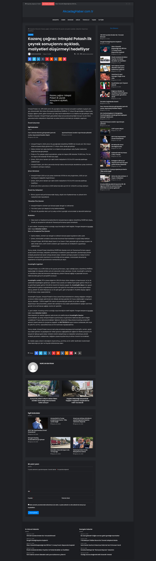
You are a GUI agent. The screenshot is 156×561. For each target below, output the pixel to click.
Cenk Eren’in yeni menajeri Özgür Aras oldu (118, 76)
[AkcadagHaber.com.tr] (78, 11)
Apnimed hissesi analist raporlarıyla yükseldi (76, 133)
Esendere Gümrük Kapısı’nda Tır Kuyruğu (60, 451)
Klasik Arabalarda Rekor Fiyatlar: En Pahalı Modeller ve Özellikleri (119, 59)
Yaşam (94, 20)
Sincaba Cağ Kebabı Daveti (109, 102)
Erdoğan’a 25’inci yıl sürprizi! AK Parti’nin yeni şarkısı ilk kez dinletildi (119, 162)
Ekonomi (70, 20)
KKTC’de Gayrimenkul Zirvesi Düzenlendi (37, 431)
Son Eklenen (114, 28)
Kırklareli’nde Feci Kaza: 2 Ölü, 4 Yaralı (119, 153)
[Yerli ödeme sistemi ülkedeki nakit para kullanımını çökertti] (105, 68)
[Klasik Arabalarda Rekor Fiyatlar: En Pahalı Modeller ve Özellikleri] (105, 59)
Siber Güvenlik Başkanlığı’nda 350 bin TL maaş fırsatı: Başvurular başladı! (75, 4)
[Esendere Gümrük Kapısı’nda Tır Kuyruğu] (60, 442)
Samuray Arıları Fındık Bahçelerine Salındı (80, 451)
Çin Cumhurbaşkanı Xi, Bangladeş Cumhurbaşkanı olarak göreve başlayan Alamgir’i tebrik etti (113, 115)
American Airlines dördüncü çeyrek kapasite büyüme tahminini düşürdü (82, 420)
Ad (29, 491)
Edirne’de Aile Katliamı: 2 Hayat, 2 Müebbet (119, 177)
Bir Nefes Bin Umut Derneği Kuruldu (117, 145)
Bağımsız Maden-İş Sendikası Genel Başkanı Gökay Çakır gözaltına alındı (119, 94)
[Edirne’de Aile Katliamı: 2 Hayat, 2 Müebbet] (105, 178)
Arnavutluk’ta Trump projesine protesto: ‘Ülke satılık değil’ (59, 420)
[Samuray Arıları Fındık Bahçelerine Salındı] (83, 442)
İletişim (101, 20)
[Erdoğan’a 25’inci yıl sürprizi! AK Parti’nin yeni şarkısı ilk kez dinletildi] (105, 163)
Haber (63, 20)
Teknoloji (86, 20)
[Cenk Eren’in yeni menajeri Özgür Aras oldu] (105, 77)
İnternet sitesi (66, 498)
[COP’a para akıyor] (105, 131)
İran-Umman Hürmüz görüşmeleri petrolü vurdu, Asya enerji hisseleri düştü (114, 107)
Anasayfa (55, 20)
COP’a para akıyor (117, 129)
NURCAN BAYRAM (36, 54)
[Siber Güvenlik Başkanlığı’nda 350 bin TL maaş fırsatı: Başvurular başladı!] (105, 49)
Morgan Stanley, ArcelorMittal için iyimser (36, 438)
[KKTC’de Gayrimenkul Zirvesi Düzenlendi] (38, 423)
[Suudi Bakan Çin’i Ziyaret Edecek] (105, 85)
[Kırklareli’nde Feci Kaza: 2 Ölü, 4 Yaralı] (105, 155)
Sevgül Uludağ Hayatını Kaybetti (111, 42)
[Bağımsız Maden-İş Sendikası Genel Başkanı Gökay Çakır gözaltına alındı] (105, 93)
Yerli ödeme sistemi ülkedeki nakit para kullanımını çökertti (117, 67)
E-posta (30, 498)
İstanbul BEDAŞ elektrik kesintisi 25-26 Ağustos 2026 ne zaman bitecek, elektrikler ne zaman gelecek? (112, 186)
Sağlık (78, 20)
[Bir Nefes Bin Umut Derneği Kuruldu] (105, 147)
